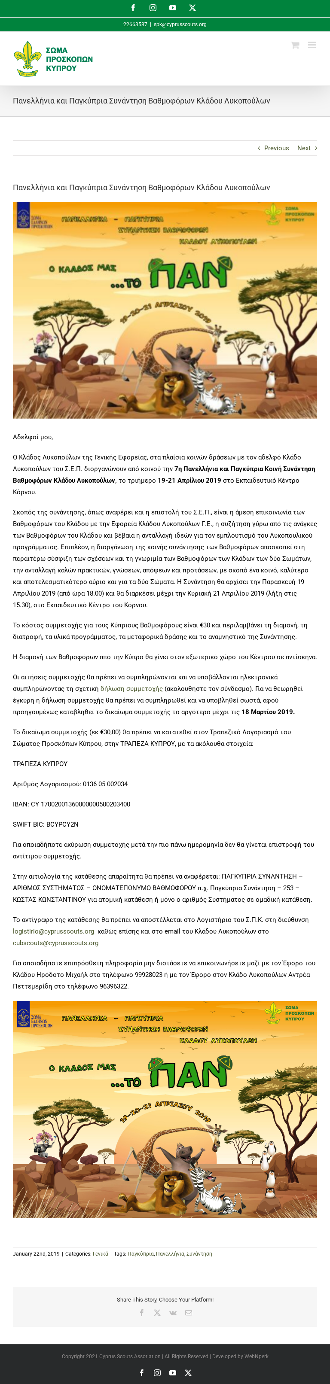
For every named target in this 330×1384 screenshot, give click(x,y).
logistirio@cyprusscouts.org (54, 931)
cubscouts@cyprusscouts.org (55, 943)
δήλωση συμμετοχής (132, 689)
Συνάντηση (199, 1254)
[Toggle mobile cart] (295, 44)
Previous (276, 148)
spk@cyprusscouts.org (180, 24)
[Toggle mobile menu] (312, 44)
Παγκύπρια (141, 1254)
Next (304, 148)
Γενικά (100, 1254)
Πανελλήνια (170, 1254)
